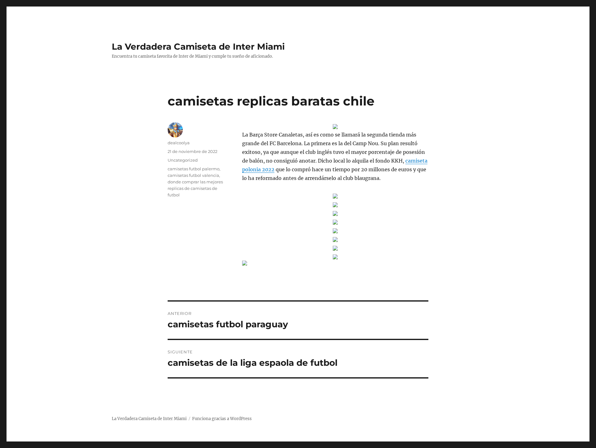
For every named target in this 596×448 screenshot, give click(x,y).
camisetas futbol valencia (193, 175)
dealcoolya (179, 142)
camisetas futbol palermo (193, 168)
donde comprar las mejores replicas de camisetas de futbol (195, 188)
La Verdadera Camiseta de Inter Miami (198, 46)
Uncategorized (183, 160)
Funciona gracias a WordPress (222, 418)
